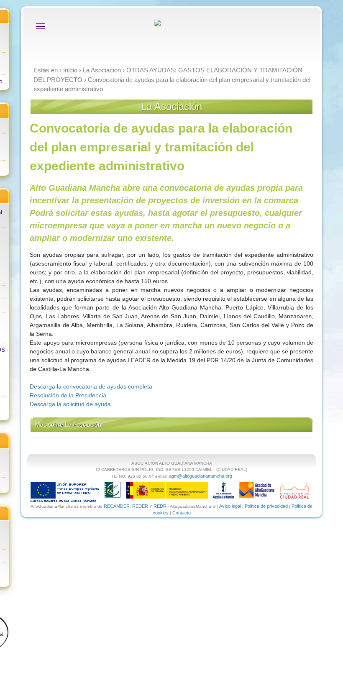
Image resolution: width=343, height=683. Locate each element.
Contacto (181, 512)
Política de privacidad (266, 506)
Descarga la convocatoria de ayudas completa (91, 386)
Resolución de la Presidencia (68, 395)
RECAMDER (117, 506)
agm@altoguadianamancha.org (200, 475)
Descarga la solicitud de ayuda (70, 404)
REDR (161, 506)
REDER (140, 506)
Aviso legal (230, 506)
